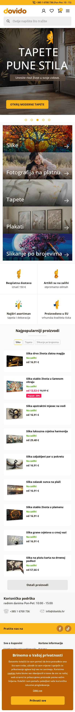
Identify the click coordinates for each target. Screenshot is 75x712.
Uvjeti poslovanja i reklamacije (20, 649)
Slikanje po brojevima (48, 342)
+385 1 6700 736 (19, 611)
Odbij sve (37, 690)
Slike (18, 342)
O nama (42, 649)
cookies (11, 673)
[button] (26, 120)
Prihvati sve (38, 700)
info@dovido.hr (55, 611)
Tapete (28, 342)
